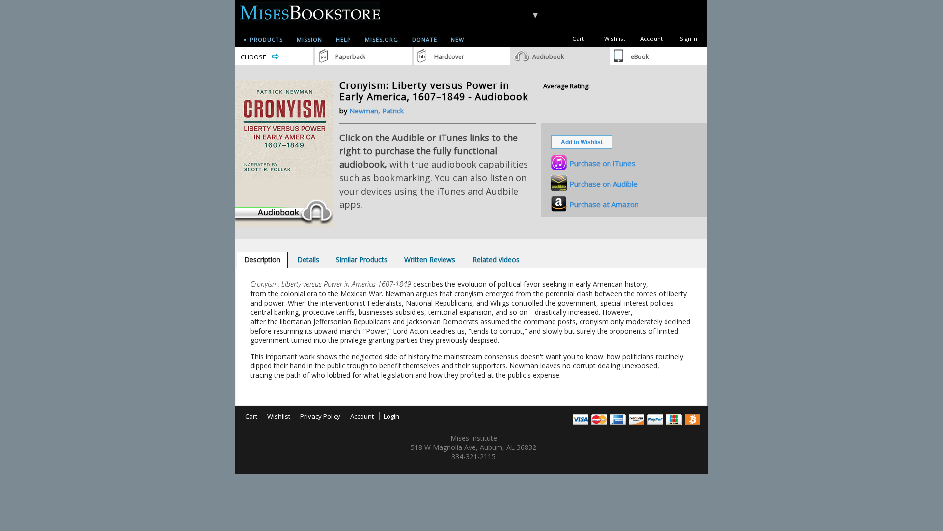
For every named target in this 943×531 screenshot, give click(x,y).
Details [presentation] (308, 259)
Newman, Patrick (376, 110)
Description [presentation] (262, 259)
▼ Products (262, 39)
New (457, 39)
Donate (424, 39)
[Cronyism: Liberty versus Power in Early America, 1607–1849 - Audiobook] (284, 225)
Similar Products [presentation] (362, 259)
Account (651, 38)
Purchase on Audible (603, 184)
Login (391, 416)
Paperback (350, 57)
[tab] (262, 260)
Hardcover (449, 57)
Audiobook (548, 57)
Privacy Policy (320, 416)
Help (343, 39)
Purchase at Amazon (603, 204)
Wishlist (614, 38)
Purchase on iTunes (602, 163)
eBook (640, 57)
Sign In (688, 38)
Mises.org (381, 39)
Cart (578, 38)
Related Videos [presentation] (496, 259)
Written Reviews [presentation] (429, 259)
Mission (309, 39)
